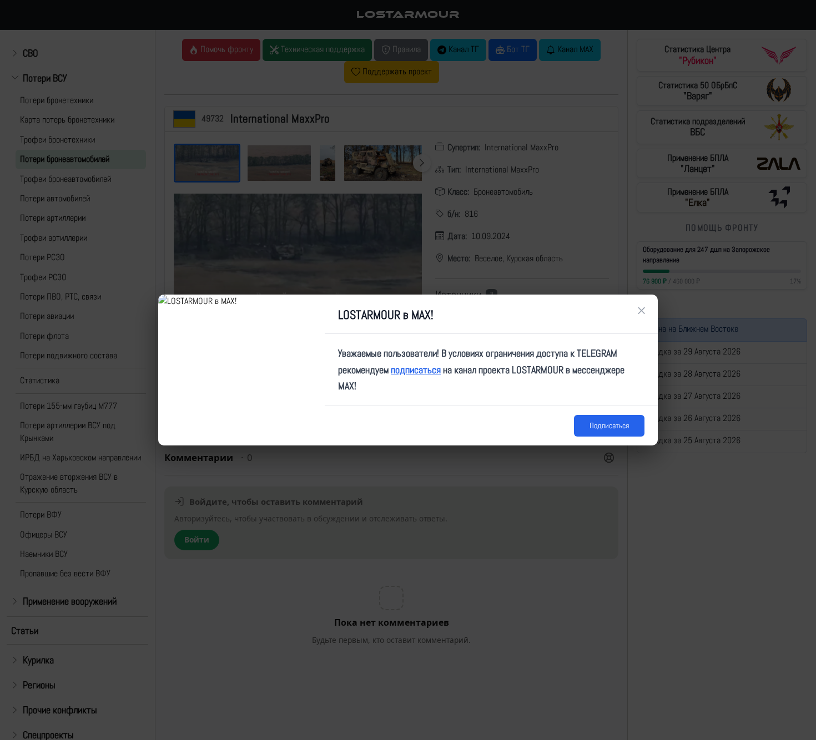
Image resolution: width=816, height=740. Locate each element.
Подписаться (609, 425)
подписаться (416, 369)
